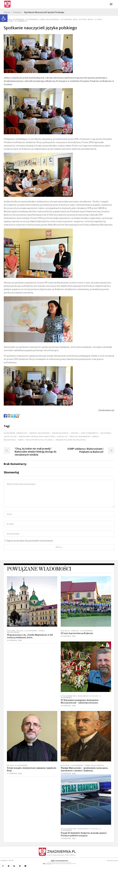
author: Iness (86, 19)
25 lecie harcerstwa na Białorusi (77, 633)
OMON (20, 440)
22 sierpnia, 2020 (69, 19)
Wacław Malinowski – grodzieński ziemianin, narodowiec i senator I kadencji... (84, 769)
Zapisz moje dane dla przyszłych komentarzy (30, 540)
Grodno (74, 433)
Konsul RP (62, 437)
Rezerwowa (18, 19)
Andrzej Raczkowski (39, 433)
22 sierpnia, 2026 (68, 706)
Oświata (17, 12)
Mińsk (95, 437)
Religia (20, 631)
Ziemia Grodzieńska (49, 19)
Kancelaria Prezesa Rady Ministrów (37, 437)
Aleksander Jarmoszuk (15, 433)
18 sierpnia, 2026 (68, 773)
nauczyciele (10, 440)
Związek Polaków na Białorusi (71, 440)
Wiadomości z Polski (88, 696)
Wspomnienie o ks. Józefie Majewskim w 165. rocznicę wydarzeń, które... (30, 636)
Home (7, 12)
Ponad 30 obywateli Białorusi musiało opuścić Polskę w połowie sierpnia (84, 834)
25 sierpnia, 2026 (68, 636)
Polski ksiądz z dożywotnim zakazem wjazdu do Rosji (31, 769)
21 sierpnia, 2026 (14, 773)
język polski (10, 437)
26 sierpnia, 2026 (14, 640)
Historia (11, 631)
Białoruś (65, 631)
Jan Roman (105, 433)
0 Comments (21, 21)
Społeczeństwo (68, 696)
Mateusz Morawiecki (80, 437)
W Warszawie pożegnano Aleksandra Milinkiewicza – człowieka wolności (79, 701)
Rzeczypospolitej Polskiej (39, 440)
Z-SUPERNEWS (31, 19)
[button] (3, 18)
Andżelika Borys (60, 433)
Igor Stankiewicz (89, 433)
